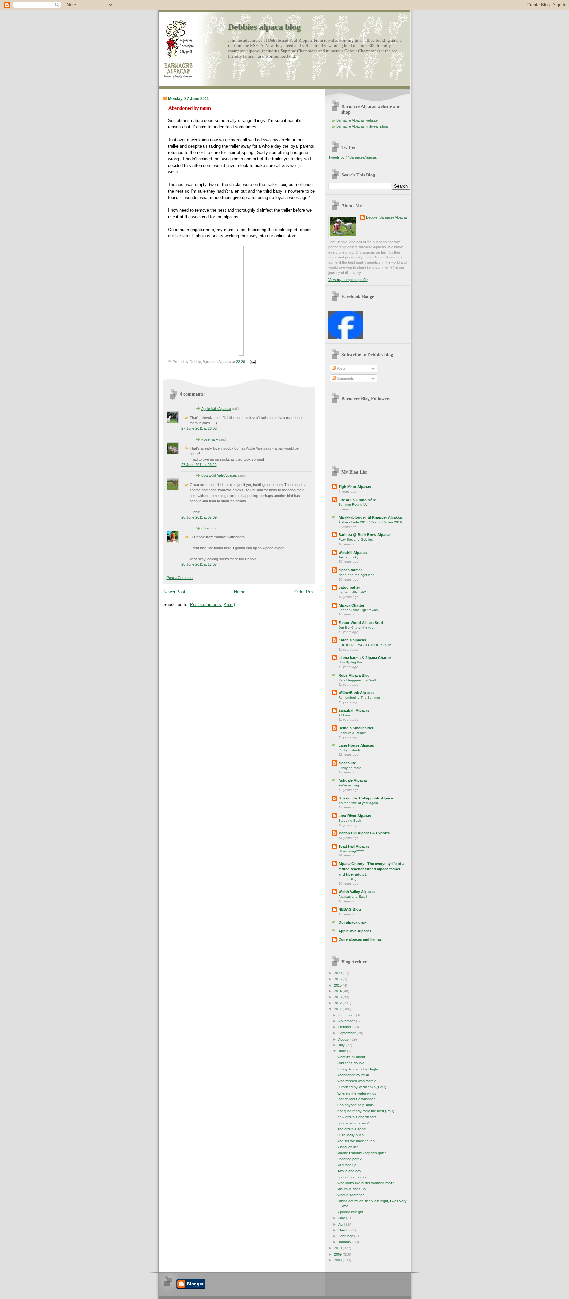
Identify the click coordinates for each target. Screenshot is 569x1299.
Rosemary (209, 439)
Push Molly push (350, 1135)
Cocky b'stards (350, 750)
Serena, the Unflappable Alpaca (366, 798)
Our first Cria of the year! (357, 627)
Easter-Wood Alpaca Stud (361, 623)
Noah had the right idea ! (358, 575)
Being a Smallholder (356, 728)
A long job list (347, 1147)
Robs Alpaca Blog (354, 675)
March (343, 1230)
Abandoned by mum (189, 108)
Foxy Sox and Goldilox (356, 539)
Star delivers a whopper (356, 1099)
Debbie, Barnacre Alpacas (387, 217)
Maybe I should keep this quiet (361, 1153)
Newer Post (174, 591)
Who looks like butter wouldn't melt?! (366, 1183)
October (345, 1027)
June (342, 1051)
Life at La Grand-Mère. (358, 500)
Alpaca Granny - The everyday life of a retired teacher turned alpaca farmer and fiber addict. (371, 869)
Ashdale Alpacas (353, 780)
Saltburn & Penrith (352, 733)
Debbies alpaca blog (264, 27)
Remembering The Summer (359, 697)
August (344, 1039)
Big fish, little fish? (352, 592)
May (342, 1218)
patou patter (349, 587)
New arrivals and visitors (357, 1117)
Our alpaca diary (353, 922)
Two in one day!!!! (351, 1171)
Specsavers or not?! (353, 1123)
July (342, 1045)
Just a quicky (348, 557)
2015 (338, 985)
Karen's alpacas (352, 640)
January (345, 1242)
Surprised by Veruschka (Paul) (361, 1087)
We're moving (349, 785)
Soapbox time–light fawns (358, 610)
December (347, 1015)
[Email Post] (252, 361)
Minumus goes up (351, 1189)
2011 (338, 1009)
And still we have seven (356, 1141)
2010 (338, 1248)
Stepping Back (350, 820)
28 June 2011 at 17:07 (199, 564)
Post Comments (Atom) (212, 604)
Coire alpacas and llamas (360, 939)
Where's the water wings (356, 1093)
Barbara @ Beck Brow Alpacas (365, 535)
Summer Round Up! (353, 504)
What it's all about (351, 1057)
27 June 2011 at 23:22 (199, 465)
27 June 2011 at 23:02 (199, 428)
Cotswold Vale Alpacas (219, 475)
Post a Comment (180, 578)
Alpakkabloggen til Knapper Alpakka (370, 517)
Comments (345, 378)
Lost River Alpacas (355, 816)
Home (239, 591)
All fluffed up (346, 1165)
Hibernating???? (351, 851)
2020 (338, 973)
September (347, 1033)
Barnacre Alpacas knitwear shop (362, 126)
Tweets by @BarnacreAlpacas (352, 157)
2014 (338, 991)
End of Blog (348, 879)
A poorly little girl (350, 1212)
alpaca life (347, 763)
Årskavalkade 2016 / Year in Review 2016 (370, 522)
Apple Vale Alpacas (216, 409)
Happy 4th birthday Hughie (358, 1069)
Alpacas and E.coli (353, 896)
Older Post (304, 591)
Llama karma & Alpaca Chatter (365, 658)
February (346, 1236)
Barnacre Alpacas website (357, 120)
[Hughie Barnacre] (345, 337)
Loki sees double (350, 1063)
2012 (338, 1003)
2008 (338, 1260)
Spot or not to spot (351, 1177)
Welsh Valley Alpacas (357, 892)
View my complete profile (348, 280)
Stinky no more (350, 768)
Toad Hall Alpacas (354, 846)
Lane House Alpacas (356, 745)
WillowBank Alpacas (356, 693)
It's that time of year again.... (360, 803)
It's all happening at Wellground (363, 680)
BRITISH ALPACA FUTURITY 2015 (365, 645)
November (347, 1021)
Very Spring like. (351, 662)
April (342, 1224)
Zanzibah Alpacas (354, 710)
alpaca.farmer (350, 570)
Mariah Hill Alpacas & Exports (364, 833)
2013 (338, 997)
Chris (205, 528)
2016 (338, 979)
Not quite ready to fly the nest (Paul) (365, 1111)
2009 (338, 1254)
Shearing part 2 (349, 1159)
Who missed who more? (356, 1081)
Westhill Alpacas (353, 553)
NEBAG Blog (350, 909)
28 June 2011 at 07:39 (199, 517)
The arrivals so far (351, 1129)
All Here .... (347, 715)
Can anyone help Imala (355, 1105)
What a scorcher (350, 1195)
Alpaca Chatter (351, 605)
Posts (341, 368)
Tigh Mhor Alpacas (355, 487)
